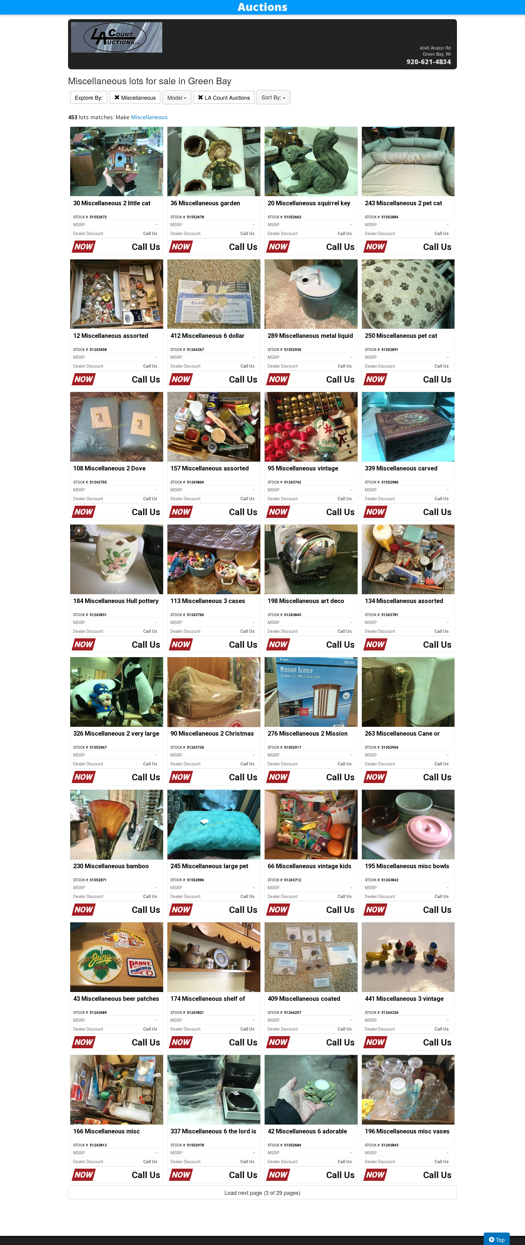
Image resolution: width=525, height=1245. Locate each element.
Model (175, 97)
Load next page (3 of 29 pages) (262, 1192)
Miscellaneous (138, 97)
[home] (262, 7)
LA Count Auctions (226, 97)
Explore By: (89, 97)
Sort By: (272, 97)
